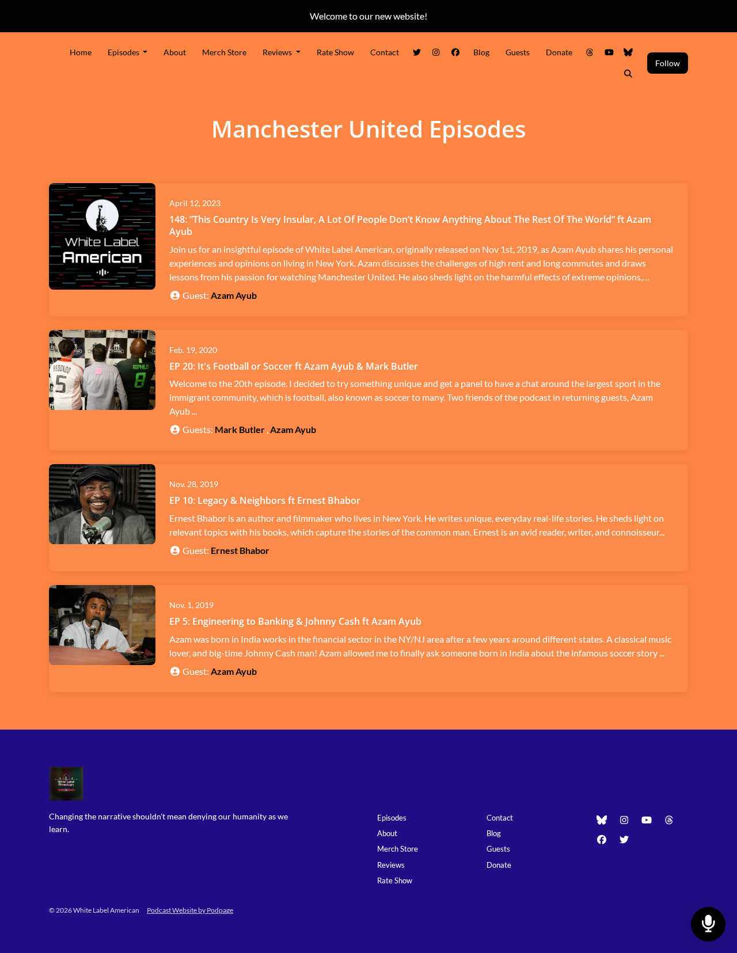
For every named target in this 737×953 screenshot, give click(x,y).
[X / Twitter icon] (624, 839)
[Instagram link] (436, 52)
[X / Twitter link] (417, 52)
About (175, 52)
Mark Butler (240, 429)
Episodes (124, 52)
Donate (559, 52)
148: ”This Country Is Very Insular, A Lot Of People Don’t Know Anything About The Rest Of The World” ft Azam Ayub (410, 225)
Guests (518, 52)
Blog (481, 52)
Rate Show (335, 52)
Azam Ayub (234, 295)
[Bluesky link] (629, 52)
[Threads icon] (669, 820)
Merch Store (224, 52)
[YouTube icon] (646, 820)
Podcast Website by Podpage (190, 910)
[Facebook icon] (601, 839)
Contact (384, 52)
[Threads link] (590, 52)
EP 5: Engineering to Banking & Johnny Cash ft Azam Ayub (295, 621)
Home (81, 52)
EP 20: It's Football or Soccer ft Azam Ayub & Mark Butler (293, 366)
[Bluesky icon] (601, 820)
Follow (667, 63)
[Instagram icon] (624, 820)
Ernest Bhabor (240, 550)
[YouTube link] (609, 52)
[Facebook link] (455, 52)
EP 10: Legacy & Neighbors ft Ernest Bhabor (264, 500)
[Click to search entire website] (629, 73)
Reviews (278, 52)
